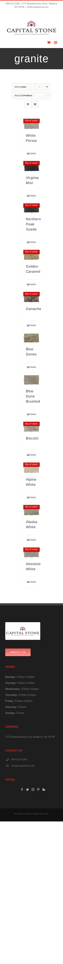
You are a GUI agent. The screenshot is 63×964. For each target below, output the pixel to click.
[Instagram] (32, 789)
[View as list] (34, 104)
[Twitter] (27, 789)
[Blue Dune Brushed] (31, 380)
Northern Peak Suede (33, 224)
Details (32, 153)
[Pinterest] (38, 789)
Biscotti (32, 438)
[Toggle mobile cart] (49, 42)
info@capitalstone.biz (38, 7)
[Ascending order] (47, 87)
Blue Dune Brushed (33, 396)
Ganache (33, 309)
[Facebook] (22, 789)
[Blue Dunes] (31, 338)
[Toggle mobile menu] (56, 42)
